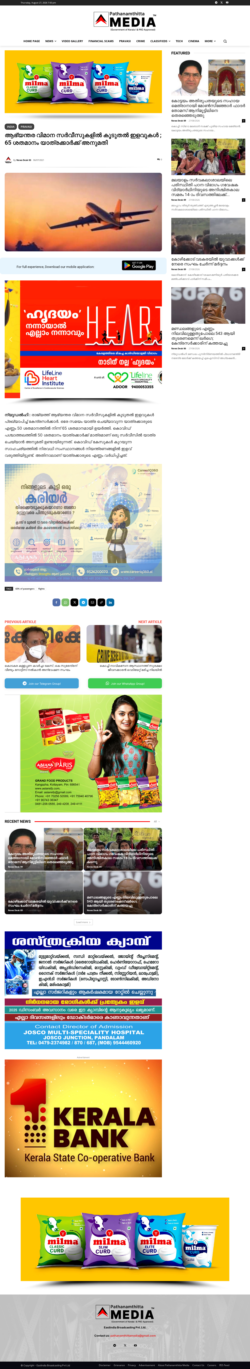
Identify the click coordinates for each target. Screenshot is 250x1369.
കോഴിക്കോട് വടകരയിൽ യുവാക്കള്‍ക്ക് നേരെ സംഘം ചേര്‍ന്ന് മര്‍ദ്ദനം (42, 903)
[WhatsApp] (65, 602)
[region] (83, 85)
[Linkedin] (110, 602)
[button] (225, 41)
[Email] (92, 602)
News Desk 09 (15, 866)
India (10, 127)
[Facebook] (56, 602)
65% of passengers (24, 588)
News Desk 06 (94, 910)
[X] (221, 3)
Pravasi (26, 127)
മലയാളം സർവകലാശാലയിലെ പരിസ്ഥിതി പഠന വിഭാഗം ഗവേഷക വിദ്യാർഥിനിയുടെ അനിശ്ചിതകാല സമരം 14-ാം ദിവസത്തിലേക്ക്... (205, 187)
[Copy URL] (101, 602)
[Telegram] (216, 3)
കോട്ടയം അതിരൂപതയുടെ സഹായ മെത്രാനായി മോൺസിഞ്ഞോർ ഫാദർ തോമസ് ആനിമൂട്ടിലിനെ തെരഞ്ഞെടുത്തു (40, 858)
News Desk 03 (23, 160)
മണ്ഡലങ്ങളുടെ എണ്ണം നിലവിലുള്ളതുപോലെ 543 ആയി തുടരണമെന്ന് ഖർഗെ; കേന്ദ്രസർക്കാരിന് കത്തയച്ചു (122, 901)
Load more (82, 922)
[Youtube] (227, 3)
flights (41, 588)
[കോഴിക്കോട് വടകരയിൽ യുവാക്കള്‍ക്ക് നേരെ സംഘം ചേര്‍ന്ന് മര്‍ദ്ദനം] (44, 895)
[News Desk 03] (9, 160)
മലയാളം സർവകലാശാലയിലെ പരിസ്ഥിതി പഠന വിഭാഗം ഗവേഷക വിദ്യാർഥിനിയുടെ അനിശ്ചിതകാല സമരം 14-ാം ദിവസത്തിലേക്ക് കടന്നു (122, 856)
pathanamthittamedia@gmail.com (133, 1335)
